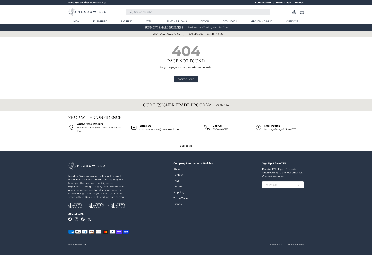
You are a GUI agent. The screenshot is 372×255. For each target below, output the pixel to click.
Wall (149, 21)
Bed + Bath (230, 21)
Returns (178, 186)
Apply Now (222, 105)
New (76, 21)
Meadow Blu (80, 244)
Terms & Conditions (295, 244)
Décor (204, 21)
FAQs (176, 180)
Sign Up (106, 2)
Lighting (127, 21)
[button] (302, 12)
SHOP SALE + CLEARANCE (166, 34)
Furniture (100, 21)
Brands (299, 2)
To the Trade (283, 2)
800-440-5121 (263, 2)
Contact (178, 175)
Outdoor (292, 21)
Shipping (179, 192)
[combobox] (198, 12)
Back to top (186, 146)
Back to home (186, 79)
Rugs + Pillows (177, 21)
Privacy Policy (276, 244)
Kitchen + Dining (261, 21)
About (177, 169)
